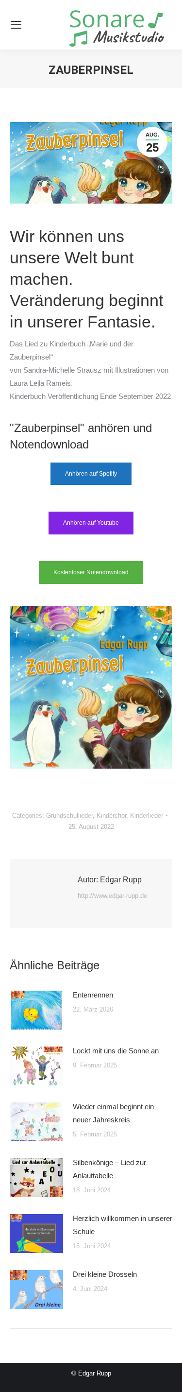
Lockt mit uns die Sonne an (116, 1051)
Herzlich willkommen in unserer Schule (122, 1225)
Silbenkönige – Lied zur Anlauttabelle (109, 1169)
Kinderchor (111, 815)
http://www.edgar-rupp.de (112, 895)
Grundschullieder (69, 815)
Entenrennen (93, 995)
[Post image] (36, 1010)
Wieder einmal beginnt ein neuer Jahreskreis (113, 1113)
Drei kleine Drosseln (105, 1274)
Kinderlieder (146, 815)
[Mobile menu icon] (16, 24)
